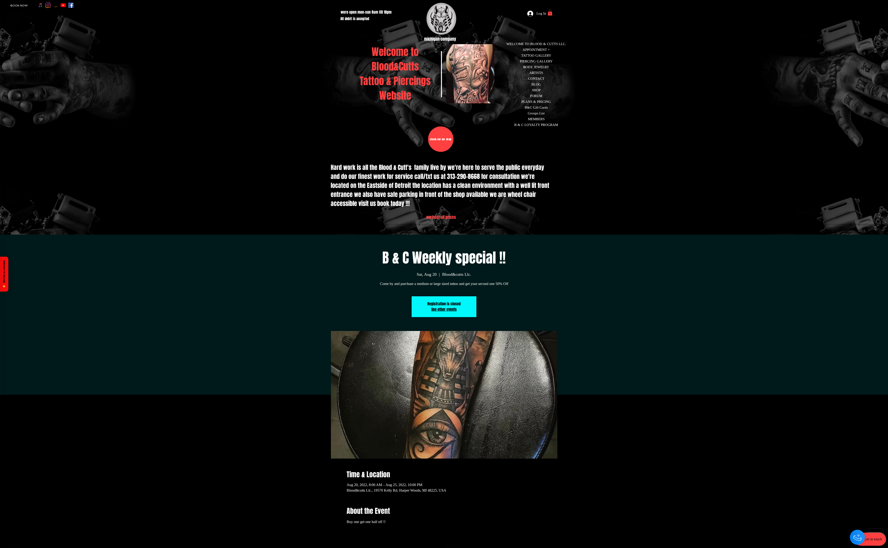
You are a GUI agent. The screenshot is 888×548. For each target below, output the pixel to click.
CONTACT (536, 78)
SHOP (536, 90)
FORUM (536, 96)
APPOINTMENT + (536, 50)
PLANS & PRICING (536, 102)
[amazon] (55, 5)
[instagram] (48, 5)
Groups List (536, 113)
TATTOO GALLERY (536, 55)
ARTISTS (536, 73)
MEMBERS (536, 119)
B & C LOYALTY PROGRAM (536, 125)
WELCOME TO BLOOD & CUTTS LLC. (536, 44)
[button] (550, 12)
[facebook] (71, 5)
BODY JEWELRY (536, 67)
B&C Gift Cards (536, 107)
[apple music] (40, 5)
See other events (444, 309)
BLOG (536, 84)
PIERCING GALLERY (536, 61)
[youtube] (63, 5)
